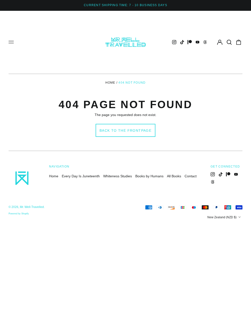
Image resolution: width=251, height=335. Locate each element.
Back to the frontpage (125, 130)
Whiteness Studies (117, 176)
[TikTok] (182, 42)
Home (110, 82)
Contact (191, 176)
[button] (229, 42)
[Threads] (205, 42)
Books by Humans (149, 176)
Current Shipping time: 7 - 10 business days (125, 5)
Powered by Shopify (19, 213)
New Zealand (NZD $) (222, 217)
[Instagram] (174, 42)
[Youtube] (197, 42)
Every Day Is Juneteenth (81, 176)
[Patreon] (190, 42)
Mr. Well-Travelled (32, 207)
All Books (174, 176)
